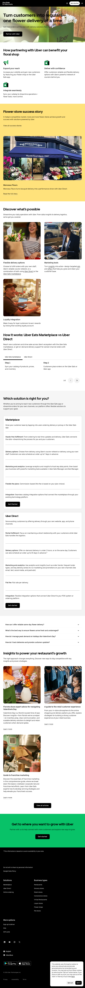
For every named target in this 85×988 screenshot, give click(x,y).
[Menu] (82, 3)
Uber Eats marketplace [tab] (13, 357)
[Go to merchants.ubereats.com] (7, 3)
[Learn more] (22, 684)
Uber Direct (28, 271)
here (73, 976)
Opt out (70, 983)
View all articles (42, 805)
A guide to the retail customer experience (62, 707)
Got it (78, 983)
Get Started (12, 504)
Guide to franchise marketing (16, 775)
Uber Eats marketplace (12, 274)
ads (78, 266)
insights (51, 266)
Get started (75, 3)
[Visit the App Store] (24, 963)
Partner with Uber (13, 34)
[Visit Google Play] (10, 963)
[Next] (77, 380)
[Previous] (70, 380)
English (8, 951)
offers (50, 269)
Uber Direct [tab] (28, 357)
